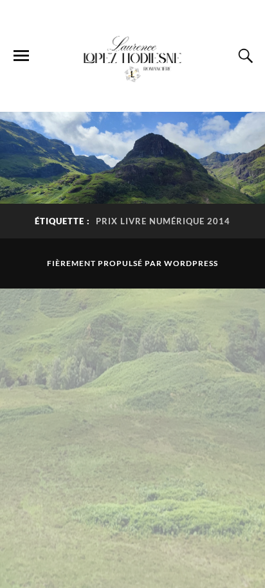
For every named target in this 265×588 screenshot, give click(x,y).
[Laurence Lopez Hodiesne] (132, 54)
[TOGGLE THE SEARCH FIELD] (243, 56)
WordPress (191, 263)
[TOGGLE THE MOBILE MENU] (21, 56)
